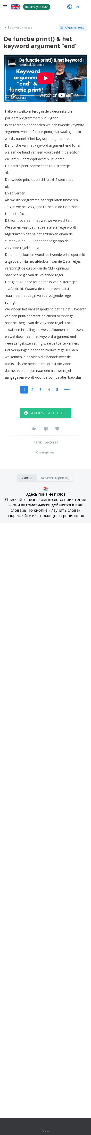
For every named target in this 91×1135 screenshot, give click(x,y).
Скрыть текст (75, 27)
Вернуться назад (20, 27)
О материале (45, 452)
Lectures (51, 442)
